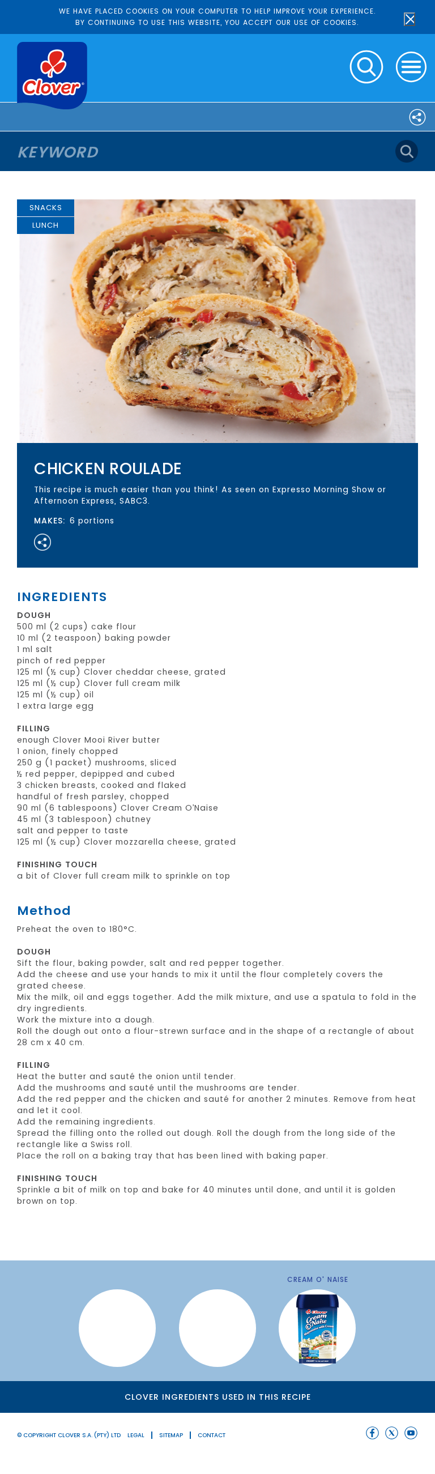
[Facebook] (372, 1433)
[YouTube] (411, 1433)
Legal (135, 1435)
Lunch (45, 225)
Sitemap (171, 1435)
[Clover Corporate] (52, 75)
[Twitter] (392, 1433)
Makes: (50, 520)
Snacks (45, 207)
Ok (409, 19)
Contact (211, 1435)
